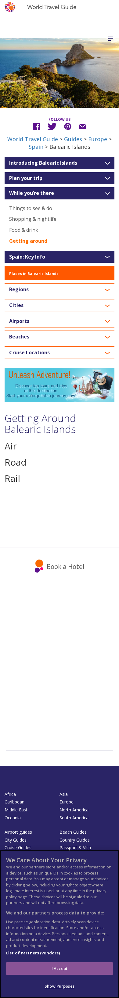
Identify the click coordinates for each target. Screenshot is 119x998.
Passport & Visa (75, 847)
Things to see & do (30, 208)
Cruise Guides (18, 847)
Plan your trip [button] (25, 178)
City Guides (16, 840)
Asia (64, 794)
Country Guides (75, 840)
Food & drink (23, 230)
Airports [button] (19, 321)
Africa (10, 794)
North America (74, 810)
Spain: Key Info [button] (27, 257)
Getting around (28, 241)
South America (74, 818)
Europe (97, 139)
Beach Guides (73, 832)
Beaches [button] (19, 337)
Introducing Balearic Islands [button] (43, 163)
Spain (36, 146)
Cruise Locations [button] (29, 353)
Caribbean (14, 802)
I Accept (59, 968)
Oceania (13, 818)
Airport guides (18, 832)
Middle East (16, 810)
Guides (73, 139)
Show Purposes (59, 986)
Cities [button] (16, 305)
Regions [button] (19, 289)
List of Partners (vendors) (33, 953)
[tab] (59, 163)
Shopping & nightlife (32, 219)
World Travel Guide (32, 139)
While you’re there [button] (31, 193)
